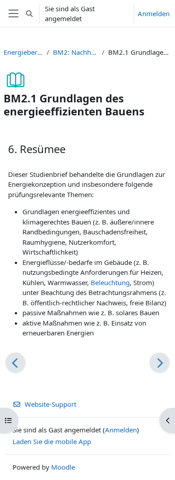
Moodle (63, 466)
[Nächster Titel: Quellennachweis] (159, 362)
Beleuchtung (110, 282)
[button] (29, 13)
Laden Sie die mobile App (52, 441)
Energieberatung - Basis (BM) (23, 52)
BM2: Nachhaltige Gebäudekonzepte (75, 52)
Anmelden (154, 13)
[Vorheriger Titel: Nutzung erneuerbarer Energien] (15, 362)
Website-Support (50, 404)
